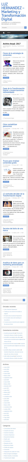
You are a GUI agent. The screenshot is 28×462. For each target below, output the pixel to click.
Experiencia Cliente (8, 445)
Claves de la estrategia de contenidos (13, 54)
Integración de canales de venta (11, 451)
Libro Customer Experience (10, 309)
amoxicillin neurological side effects (12, 337)
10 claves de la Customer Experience (13, 315)
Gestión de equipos (7, 221)
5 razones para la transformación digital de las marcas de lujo (14, 339)
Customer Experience (9, 434)
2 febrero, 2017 (16, 232)
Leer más (6, 77)
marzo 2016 (7, 402)
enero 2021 (7, 367)
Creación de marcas (8, 152)
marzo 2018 (7, 381)
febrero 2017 (7, 392)
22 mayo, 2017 (16, 128)
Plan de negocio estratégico (10, 453)
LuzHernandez (7, 57)
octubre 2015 (7, 409)
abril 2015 (6, 419)
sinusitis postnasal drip (9, 333)
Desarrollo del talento (8, 219)
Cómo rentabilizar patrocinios (10, 125)
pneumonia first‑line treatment (11, 343)
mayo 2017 (6, 390)
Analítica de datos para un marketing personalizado (13, 263)
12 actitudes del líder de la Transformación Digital (13, 195)
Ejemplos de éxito (8, 443)
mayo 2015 (6, 417)
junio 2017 (6, 388)
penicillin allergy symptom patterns (12, 349)
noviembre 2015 (8, 407)
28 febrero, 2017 (16, 198)
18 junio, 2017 (16, 94)
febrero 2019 (7, 375)
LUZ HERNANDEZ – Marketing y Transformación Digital (13, 11)
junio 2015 (6, 415)
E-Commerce (7, 441)
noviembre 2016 (8, 396)
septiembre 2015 (8, 411)
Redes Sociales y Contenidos (11, 455)
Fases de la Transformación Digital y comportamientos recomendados (14, 90)
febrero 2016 (7, 405)
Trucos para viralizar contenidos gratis (11, 162)
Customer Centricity (8, 432)
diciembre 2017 (7, 386)
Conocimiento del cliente (10, 428)
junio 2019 (6, 369)
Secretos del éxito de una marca (13, 229)
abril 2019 (6, 371)
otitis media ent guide (9, 356)
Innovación (6, 449)
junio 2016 (6, 398)
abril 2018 (6, 379)
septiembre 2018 (8, 377)
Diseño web (7, 439)
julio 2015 (6, 413)
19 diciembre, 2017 (17, 57)
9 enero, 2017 (16, 266)
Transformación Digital (9, 118)
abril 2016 (6, 400)
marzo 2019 (7, 373)
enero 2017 (7, 394)
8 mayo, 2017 (16, 165)
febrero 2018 (7, 384)
